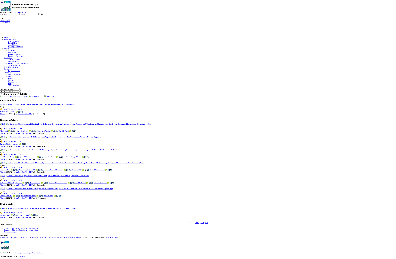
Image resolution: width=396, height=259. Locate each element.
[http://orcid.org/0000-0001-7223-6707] (17, 112)
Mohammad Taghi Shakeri (72, 157)
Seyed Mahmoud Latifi (97, 170)
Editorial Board (13, 43)
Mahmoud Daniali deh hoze (58, 183)
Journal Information (10, 39)
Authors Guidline (14, 60)
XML (202, 223)
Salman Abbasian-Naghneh (9, 144)
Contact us (7, 73)
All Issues (11, 50)
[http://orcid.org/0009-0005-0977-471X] (70, 131)
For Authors (8, 58)
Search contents (13, 82)
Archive (6, 48)
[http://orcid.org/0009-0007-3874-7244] (32, 215)
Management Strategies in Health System (30, 253)
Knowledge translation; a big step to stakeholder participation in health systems (46, 104)
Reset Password (5, 22)
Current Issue (12, 52)
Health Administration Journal (72, 237)
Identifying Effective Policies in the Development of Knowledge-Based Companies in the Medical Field (53, 176)
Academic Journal (11, 237)
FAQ (10, 84)
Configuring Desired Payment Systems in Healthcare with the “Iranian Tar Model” (47, 208)
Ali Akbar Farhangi (29, 157)
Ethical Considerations (11, 67)
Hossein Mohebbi (6, 196)
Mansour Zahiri (76, 170)
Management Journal (111, 237)
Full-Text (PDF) (27, 114)
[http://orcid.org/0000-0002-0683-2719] (12, 215)
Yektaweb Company (10, 232)
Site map (11, 80)
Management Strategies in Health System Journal (46, 237)
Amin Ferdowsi (24, 215)
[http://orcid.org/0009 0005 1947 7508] (23, 183)
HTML (197, 223)
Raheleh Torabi (64, 131)
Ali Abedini (4, 131)
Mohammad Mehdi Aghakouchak (11, 183)
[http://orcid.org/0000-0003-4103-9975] (30, 131)
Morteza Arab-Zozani (7, 111)
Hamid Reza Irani (21, 131)
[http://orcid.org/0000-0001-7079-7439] (12, 170)
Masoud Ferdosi (5, 215)
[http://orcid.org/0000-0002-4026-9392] (69, 183)
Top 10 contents (13, 86)
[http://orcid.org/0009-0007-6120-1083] (37, 196)
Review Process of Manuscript (18, 63)
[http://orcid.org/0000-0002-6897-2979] (9, 131)
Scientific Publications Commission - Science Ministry (21, 230)
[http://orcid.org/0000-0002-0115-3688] (65, 170)
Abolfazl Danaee (50, 157)
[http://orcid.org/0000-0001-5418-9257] (108, 183)
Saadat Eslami (48, 196)
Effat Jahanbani (5, 170)
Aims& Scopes (13, 45)
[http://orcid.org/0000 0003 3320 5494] (42, 183)
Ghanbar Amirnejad (100, 183)
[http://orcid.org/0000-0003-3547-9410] (37, 170)
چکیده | (19, 114)
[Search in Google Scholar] (19, 112)
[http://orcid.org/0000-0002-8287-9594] (83, 157)
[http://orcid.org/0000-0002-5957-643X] (52, 131)
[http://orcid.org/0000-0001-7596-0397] (16, 157)
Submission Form (14, 65)
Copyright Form (13, 61)
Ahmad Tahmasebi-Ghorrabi (52, 170)
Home (6, 37)
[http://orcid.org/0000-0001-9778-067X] (87, 183)
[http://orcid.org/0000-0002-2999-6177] (57, 157)
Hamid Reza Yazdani (44, 131)
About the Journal (14, 41)
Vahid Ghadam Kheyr (7, 157)
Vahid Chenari (35, 183)
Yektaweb (22, 256)
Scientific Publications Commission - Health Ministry (21, 228)
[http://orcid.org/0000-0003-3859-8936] (14, 196)
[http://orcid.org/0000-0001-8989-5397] (106, 170)
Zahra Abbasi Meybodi (28, 196)
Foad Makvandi (80, 183)
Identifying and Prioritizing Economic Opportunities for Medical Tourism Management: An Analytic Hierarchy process (59, 137)
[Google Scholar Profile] (12, 131)
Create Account (5, 21)
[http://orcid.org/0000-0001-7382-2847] (83, 170)
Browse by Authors (14, 54)
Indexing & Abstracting (16, 47)
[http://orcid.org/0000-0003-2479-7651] (20, 144)
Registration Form (14, 71)
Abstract (2, 114)
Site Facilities (8, 78)
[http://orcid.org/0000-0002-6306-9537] (38, 157)
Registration (8, 69)
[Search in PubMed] (22, 112)
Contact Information (14, 74)
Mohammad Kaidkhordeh (26, 170)
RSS (206, 223)
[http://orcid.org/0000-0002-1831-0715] (55, 196)
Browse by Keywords (15, 56)
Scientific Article (23, 237)
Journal (2, 237)
